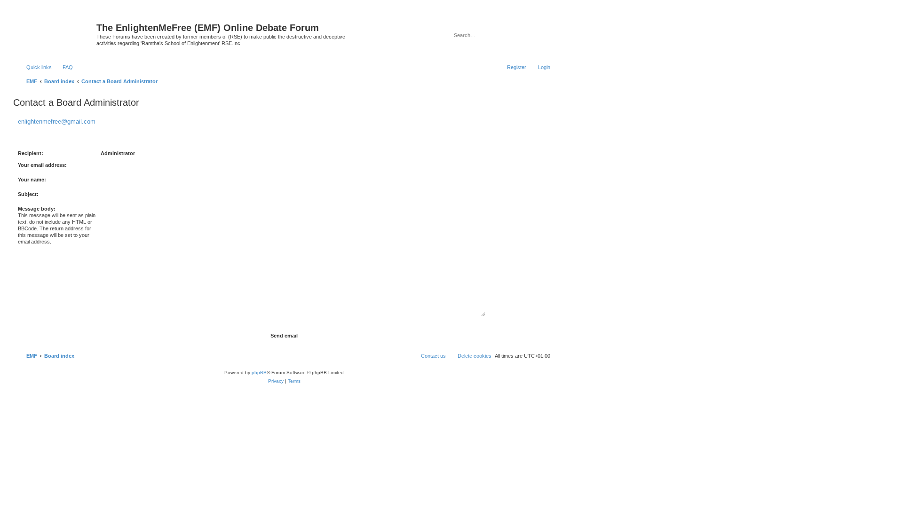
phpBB (259, 372)
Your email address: (42, 165)
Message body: (36, 209)
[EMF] (56, 31)
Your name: (32, 179)
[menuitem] (63, 67)
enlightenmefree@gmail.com (56, 121)
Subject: (28, 194)
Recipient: (30, 153)
